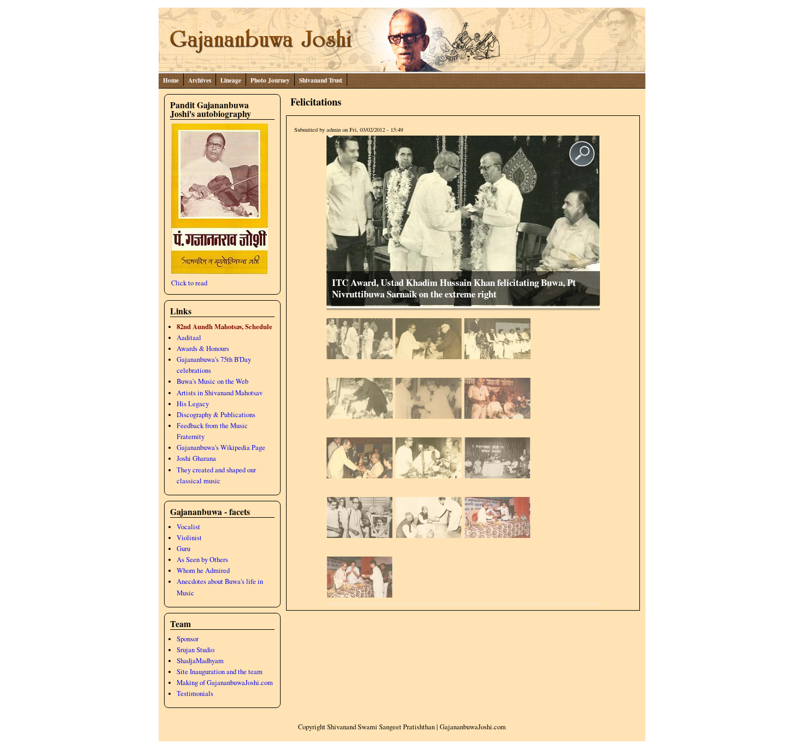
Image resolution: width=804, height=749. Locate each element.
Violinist (189, 537)
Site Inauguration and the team (220, 671)
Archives (199, 80)
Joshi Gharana (196, 458)
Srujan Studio (195, 649)
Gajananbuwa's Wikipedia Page (221, 447)
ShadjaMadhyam (200, 660)
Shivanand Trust (320, 80)
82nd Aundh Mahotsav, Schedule (224, 326)
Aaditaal (189, 337)
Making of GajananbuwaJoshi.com (225, 682)
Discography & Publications (216, 414)
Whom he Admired (203, 570)
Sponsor (188, 638)
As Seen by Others (202, 559)
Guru (183, 548)
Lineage (230, 80)
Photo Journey (270, 80)
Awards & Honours (203, 348)
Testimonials (195, 693)
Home (171, 80)
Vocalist (188, 526)
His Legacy (193, 403)
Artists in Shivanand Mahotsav (220, 392)
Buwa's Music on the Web (212, 381)
